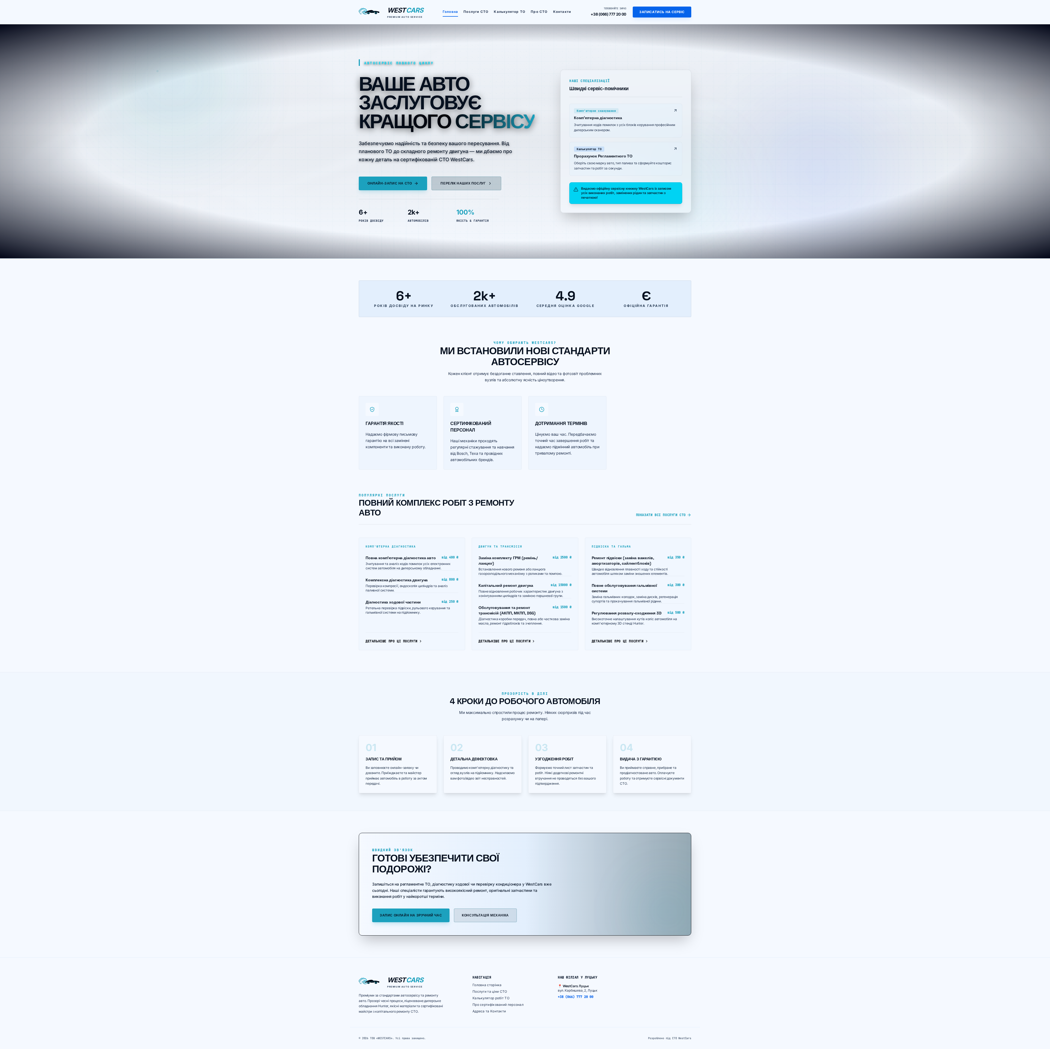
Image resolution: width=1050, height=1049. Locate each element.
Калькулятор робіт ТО (490, 998)
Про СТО (539, 12)
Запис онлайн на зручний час (411, 915)
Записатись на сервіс (662, 12)
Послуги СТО (475, 12)
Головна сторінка (487, 985)
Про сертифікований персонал (498, 1005)
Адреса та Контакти (489, 1011)
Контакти (562, 12)
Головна (450, 12)
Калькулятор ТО (509, 12)
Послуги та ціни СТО (489, 991)
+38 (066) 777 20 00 (608, 14)
